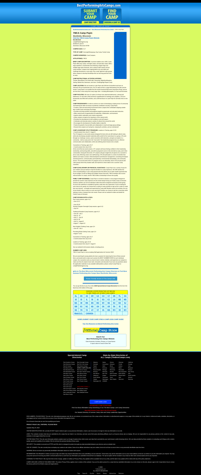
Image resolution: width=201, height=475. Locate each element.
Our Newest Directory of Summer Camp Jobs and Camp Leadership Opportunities (100, 411)
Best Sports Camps (82, 373)
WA (108, 310)
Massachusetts (97, 369)
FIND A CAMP (104, 319)
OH (97, 306)
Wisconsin (121, 379)
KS (103, 299)
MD (125, 299)
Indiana (120, 366)
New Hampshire (123, 371)
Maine (120, 368)
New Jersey (131, 371)
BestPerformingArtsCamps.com (82, 29)
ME (119, 299)
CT (109, 296)
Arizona (112, 362)
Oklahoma (95, 375)
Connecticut (105, 364)
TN (81, 310)
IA (98, 299)
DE (114, 296)
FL (120, 296)
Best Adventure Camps (69, 364)
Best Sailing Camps (82, 390)
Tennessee (105, 377)
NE (108, 303)
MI (81, 303)
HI (76, 299)
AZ (87, 296)
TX (87, 310)
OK (103, 306)
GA (125, 296)
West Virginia (113, 379)
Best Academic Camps (69, 362)
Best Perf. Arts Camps (82, 364)
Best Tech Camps (81, 377)
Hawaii (95, 366)
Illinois (111, 366)
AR (92, 296)
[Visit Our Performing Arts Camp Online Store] (120, 33)
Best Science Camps (82, 366)
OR (108, 306)
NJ (125, 303)
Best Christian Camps (68, 377)
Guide (93, 473)
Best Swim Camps (81, 375)
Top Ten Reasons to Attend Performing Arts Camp (100, 324)
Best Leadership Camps (69, 392)
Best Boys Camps (67, 373)
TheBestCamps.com (100, 469)
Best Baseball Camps (68, 369)
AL (76, 296)
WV (114, 310)
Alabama (95, 362)
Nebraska (104, 371)
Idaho (103, 366)
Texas (111, 377)
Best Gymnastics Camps (69, 388)
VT (98, 310)
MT (103, 303)
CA (97, 296)
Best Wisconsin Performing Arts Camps (103, 29)
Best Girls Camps (67, 384)
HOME (79, 319)
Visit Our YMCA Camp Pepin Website (86, 38)
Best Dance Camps (68, 379)
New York (104, 373)
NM (76, 306)
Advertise (114, 473)
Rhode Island (122, 375)
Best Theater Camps (82, 381)
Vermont (130, 377)
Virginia (95, 379)
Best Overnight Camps (82, 362)
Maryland (130, 368)
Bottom (121, 473)
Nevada (112, 371)
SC (125, 306)
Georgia (130, 364)
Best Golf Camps (67, 386)
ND (92, 306)
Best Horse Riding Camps (69, 390)
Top (79, 473)
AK (81, 296)
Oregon (104, 375)
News (105, 473)
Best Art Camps (67, 366)
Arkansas (121, 362)
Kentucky (104, 368)
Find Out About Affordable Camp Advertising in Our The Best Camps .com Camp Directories (100, 406)
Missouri (130, 369)
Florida (120, 364)
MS (92, 303)
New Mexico (96, 373)
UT (92, 310)
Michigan (104, 369)
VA (103, 310)
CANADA (89, 313)
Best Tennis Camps (82, 379)
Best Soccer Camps (82, 369)
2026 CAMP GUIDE (117, 319)
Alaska (104, 362)
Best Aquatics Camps (82, 388)
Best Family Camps (68, 381)
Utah (120, 377)
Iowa (129, 366)
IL (87, 299)
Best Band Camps (67, 368)
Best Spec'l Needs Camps (83, 371)
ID (81, 299)
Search (86, 473)
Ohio (129, 373)
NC (87, 306)
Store (100, 473)
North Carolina (113, 373)
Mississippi (121, 369)
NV (114, 303)
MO (97, 303)
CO (103, 296)
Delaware (112, 364)
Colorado (95, 364)
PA (114, 306)
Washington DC (97, 381)
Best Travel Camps (68, 383)
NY (81, 306)
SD (76, 310)
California (130, 362)
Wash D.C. (78, 313)
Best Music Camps (68, 394)
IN (92, 299)
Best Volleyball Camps (82, 392)
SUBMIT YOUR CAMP (90, 319)
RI (120, 306)
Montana (95, 371)
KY (108, 299)
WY (125, 310)
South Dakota (96, 377)
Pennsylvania (113, 375)
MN (86, 303)
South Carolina (132, 375)
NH (119, 303)
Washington (105, 379)
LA (114, 299)
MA (76, 303)
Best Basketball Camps (69, 371)
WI (120, 310)
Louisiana (112, 368)
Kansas (95, 368)
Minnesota (112, 369)
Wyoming (130, 379)
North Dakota (122, 373)
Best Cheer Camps (68, 375)
